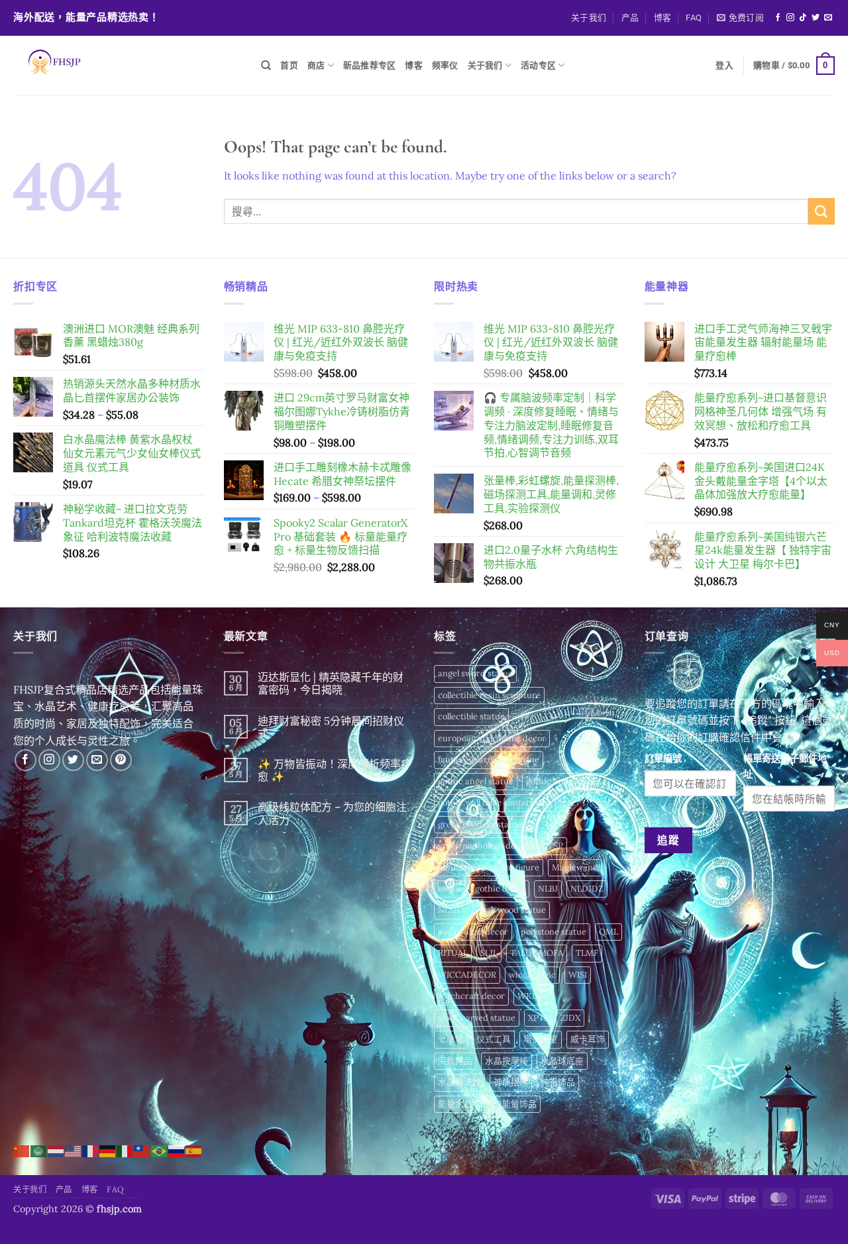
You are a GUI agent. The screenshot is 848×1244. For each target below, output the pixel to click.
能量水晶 (455, 1104)
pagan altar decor (473, 931)
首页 (289, 65)
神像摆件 (511, 1082)
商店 (316, 65)
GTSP (552, 845)
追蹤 (668, 840)
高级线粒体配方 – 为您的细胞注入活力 (332, 813)
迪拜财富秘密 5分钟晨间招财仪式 (331, 727)
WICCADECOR (467, 974)
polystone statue (553, 931)
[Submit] (821, 211)
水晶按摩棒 (506, 1060)
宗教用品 (455, 1060)
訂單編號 (663, 758)
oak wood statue (514, 909)
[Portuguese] (159, 1150)
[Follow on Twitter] (816, 18)
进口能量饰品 (511, 1104)
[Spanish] (194, 1150)
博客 (663, 18)
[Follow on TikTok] (803, 18)
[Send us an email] (828, 18)
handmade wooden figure (488, 867)
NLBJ (548, 888)
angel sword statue (475, 673)
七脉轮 (451, 1039)
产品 (630, 18)
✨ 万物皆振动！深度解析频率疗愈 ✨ (334, 770)
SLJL (489, 953)
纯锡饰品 (558, 1082)
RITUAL (453, 953)
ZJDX (570, 1017)
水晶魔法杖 (459, 1082)
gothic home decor (563, 781)
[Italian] (125, 1150)
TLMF (587, 953)
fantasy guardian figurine (488, 759)
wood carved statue (476, 1017)
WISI (577, 974)
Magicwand (575, 867)
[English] (73, 1150)
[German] (108, 1150)
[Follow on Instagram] (790, 18)
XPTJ (537, 1017)
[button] (740, 18)
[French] (90, 1150)
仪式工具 (493, 1039)
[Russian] (177, 1150)
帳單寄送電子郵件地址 (785, 766)
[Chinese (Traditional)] (142, 1150)
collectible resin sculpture (489, 695)
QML (608, 931)
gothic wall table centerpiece (495, 802)
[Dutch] (56, 1150)
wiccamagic (532, 974)
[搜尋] (266, 65)
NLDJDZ (587, 888)
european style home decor (492, 738)
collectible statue (471, 716)
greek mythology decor (483, 845)
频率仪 (445, 65)
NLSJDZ (453, 909)
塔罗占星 (540, 1039)
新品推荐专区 (369, 65)
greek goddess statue (480, 824)
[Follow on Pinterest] (121, 760)
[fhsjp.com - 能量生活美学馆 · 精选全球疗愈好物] (127, 65)
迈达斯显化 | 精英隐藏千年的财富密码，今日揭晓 (330, 683)
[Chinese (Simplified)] (21, 1150)
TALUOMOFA (536, 953)
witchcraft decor (471, 996)
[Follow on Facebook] (778, 18)
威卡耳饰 (587, 1039)
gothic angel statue (475, 781)
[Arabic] (39, 1150)
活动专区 (538, 65)
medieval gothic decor (481, 888)
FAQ (694, 18)
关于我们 (588, 18)
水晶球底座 (562, 1060)
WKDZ (530, 996)
